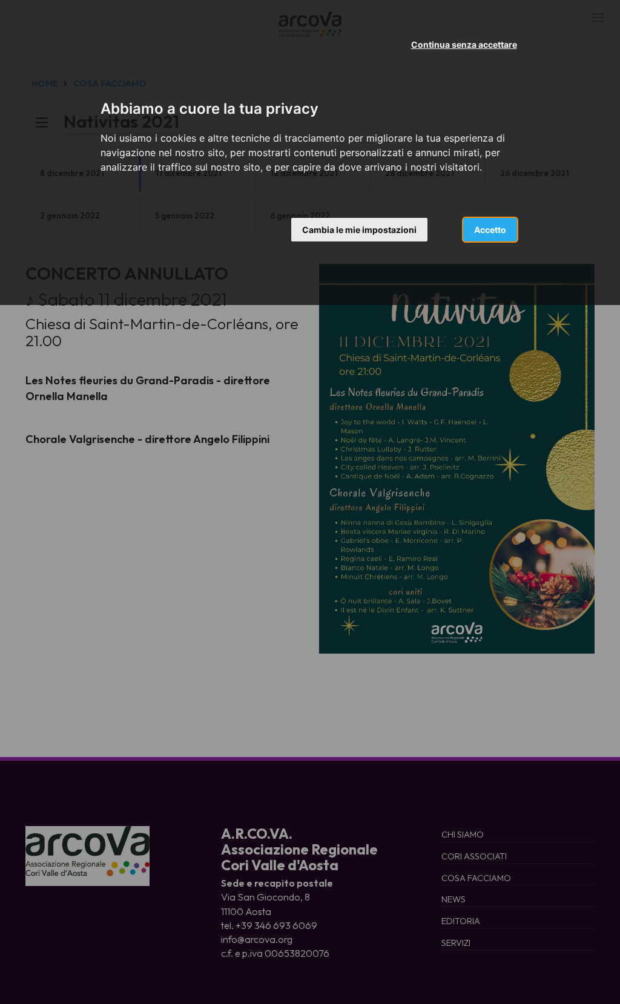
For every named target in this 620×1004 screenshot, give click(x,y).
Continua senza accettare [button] (464, 44)
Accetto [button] (490, 230)
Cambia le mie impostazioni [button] (359, 230)
